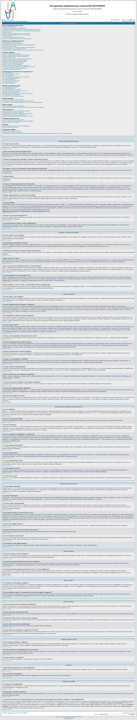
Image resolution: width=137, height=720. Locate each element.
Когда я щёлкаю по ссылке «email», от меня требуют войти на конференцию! (23, 50)
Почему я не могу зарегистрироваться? (13, 37)
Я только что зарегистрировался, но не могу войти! (16, 33)
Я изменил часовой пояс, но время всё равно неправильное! (19, 45)
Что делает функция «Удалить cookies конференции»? (17, 38)
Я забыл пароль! (7, 32)
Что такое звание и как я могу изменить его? (14, 48)
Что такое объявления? (9, 79)
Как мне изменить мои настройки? (12, 42)
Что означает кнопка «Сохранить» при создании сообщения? (19, 66)
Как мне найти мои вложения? (11, 127)
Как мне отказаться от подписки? (11, 122)
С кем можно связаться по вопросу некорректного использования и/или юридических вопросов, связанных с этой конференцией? (37, 133)
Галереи (118, 20)
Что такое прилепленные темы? (11, 80)
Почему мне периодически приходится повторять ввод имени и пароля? (22, 29)
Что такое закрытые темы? (10, 82)
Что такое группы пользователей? (12, 89)
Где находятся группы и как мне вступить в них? (15, 91)
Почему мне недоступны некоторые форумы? (15, 61)
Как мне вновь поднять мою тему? (12, 69)
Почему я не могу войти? (9, 27)
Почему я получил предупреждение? (12, 64)
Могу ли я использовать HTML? (11, 74)
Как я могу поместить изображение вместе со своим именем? (19, 47)
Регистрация (11, 20)
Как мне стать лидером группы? (11, 92)
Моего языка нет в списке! (9, 46)
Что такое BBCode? (8, 73)
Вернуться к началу (7, 148)
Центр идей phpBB (95, 693)
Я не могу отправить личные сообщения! (13, 99)
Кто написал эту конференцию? (11, 131)
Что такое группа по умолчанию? (11, 94)
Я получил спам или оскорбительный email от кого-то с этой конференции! (22, 102)
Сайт (129, 20)
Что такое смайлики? (8, 75)
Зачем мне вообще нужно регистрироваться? (15, 28)
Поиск (124, 20)
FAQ (113, 20)
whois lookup (110, 701)
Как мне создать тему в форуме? (11, 53)
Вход (4, 20)
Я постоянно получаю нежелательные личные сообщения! (18, 101)
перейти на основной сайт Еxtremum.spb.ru (77, 14)
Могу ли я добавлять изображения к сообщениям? (16, 77)
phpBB (65, 716)
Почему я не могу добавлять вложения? (13, 63)
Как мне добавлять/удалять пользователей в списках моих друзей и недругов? (23, 107)
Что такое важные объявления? (11, 78)
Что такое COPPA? (8, 36)
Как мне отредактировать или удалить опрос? (15, 60)
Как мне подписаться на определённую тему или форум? (18, 121)
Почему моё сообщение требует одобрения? (15, 68)
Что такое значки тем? (9, 83)
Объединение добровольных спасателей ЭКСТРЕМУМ (14, 21)
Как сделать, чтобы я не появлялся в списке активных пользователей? (21, 31)
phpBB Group (54, 685)
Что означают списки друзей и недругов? (13, 106)
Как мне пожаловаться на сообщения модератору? (16, 65)
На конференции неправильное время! (13, 43)
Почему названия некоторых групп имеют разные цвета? (18, 93)
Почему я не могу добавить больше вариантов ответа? (17, 59)
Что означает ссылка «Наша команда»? (13, 96)
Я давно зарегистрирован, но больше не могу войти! (16, 34)
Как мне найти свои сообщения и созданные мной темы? (18, 116)
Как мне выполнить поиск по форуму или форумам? (16, 111)
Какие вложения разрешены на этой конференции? (16, 126)
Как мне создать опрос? (9, 57)
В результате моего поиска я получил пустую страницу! (17, 113)
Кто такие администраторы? (10, 87)
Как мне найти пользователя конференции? (14, 114)
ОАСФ (133, 20)
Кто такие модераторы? (9, 88)
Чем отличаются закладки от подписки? (13, 119)
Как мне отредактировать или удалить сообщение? (16, 55)
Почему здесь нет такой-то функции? (12, 132)
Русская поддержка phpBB (68, 717)
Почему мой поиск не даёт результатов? (13, 112)
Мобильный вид (68, 718)
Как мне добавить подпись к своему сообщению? (16, 56)
